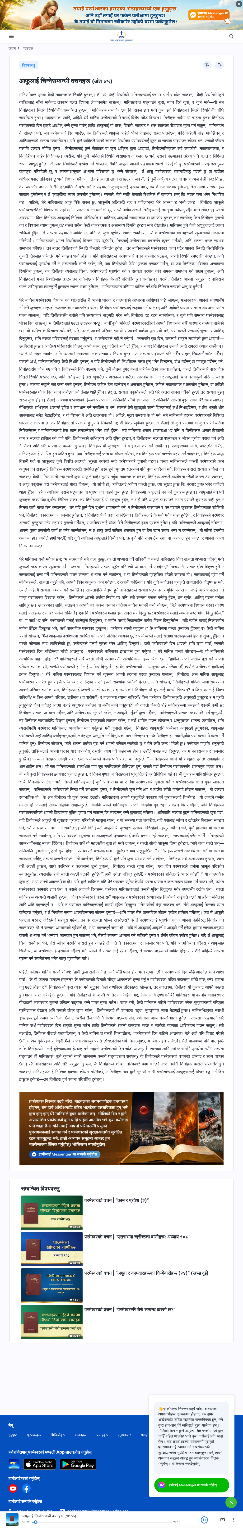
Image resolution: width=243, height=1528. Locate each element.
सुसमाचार (124, 1434)
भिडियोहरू (58, 1434)
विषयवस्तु (28, 65)
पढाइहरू (28, 48)
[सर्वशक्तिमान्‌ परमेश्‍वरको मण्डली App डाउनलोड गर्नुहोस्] (14, 1464)
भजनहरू (81, 1434)
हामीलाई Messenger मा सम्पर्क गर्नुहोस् (193, 1485)
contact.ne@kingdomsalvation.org (98, 1511)
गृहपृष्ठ (12, 48)
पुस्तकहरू (34, 1434)
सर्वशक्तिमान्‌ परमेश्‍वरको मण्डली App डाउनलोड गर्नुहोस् (50, 1452)
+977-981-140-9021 (34, 1511)
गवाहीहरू (147, 1434)
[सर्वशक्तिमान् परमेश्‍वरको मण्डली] (121, 36)
